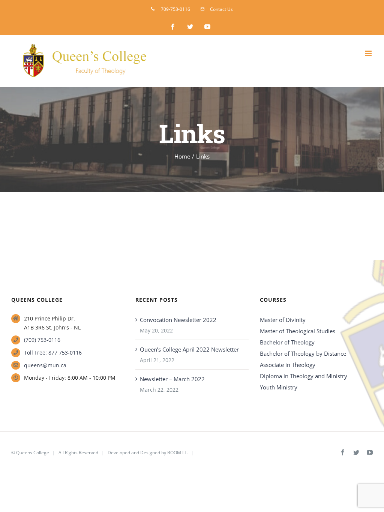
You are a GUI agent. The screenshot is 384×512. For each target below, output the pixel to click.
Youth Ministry (278, 387)
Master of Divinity (283, 319)
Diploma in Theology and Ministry (303, 376)
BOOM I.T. (177, 452)
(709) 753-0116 (42, 339)
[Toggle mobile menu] (369, 53)
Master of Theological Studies (297, 331)
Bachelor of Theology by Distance (303, 353)
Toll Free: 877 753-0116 (53, 352)
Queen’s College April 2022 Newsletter (189, 349)
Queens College (32, 452)
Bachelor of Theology (287, 342)
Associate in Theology (287, 364)
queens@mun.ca (45, 365)
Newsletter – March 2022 (172, 379)
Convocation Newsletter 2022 (178, 319)
